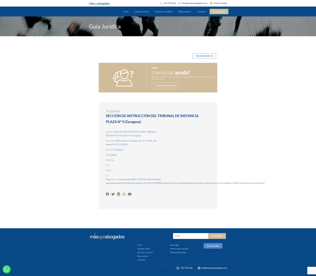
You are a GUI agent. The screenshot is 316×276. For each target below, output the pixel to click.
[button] (107, 194)
